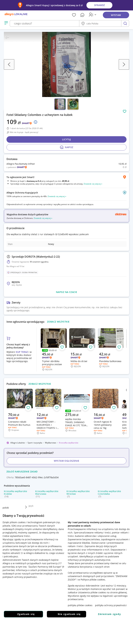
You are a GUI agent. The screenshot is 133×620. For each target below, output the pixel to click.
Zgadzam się (26, 614)
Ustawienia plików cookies (92, 592)
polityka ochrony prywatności (111, 605)
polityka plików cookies (80, 605)
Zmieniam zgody (109, 614)
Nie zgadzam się (69, 614)
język (31, 505)
